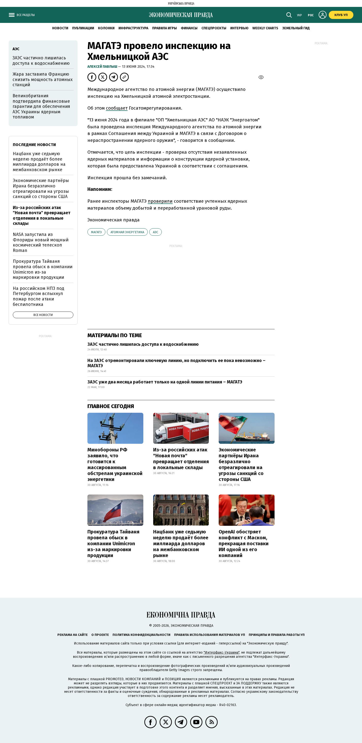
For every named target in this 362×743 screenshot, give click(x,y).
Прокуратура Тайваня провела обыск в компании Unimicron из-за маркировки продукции (113, 543)
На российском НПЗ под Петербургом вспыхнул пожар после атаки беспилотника (38, 296)
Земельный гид (296, 28)
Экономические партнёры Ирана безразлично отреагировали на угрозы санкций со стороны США (241, 464)
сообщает (117, 108)
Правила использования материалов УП (209, 635)
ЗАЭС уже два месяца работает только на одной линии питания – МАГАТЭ (164, 382)
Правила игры (164, 28)
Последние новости (34, 144)
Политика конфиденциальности (141, 635)
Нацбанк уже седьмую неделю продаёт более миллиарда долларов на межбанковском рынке (180, 543)
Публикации (83, 28)
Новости (60, 28)
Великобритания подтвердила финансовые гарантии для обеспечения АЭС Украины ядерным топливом (41, 106)
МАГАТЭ (96, 232)
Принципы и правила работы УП (277, 635)
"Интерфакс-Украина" (221, 652)
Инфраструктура (133, 28)
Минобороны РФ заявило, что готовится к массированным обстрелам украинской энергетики (115, 464)
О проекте (100, 635)
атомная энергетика (127, 232)
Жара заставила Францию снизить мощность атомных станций (43, 79)
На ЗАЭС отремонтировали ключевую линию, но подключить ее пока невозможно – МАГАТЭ (176, 363)
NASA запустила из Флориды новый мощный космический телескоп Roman (40, 242)
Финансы (189, 28)
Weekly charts (265, 28)
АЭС (155, 232)
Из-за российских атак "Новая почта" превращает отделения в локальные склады (181, 458)
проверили (160, 201)
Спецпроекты (213, 28)
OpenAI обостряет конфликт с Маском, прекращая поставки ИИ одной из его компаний (244, 543)
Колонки (106, 28)
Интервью (239, 28)
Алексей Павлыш (102, 67)
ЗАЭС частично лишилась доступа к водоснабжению (143, 344)
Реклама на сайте (72, 635)
